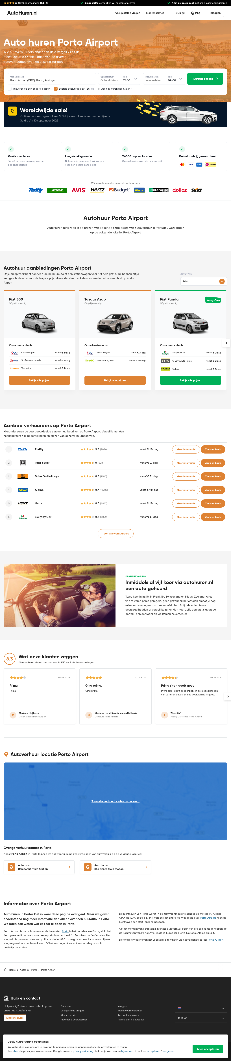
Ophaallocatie (17, 76)
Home (12, 969)
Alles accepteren (208, 1049)
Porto (65, 931)
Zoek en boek (213, 449)
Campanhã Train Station (33, 867)
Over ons (66, 1006)
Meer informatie (186, 449)
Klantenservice (155, 13)
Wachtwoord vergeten (130, 1010)
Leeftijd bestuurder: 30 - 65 (74, 88)
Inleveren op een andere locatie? (31, 88)
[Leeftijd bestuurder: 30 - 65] (56, 89)
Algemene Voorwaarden (74, 1019)
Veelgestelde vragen (127, 13)
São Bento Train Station (109, 867)
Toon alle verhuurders (115, 534)
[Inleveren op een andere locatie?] (10, 89)
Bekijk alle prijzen (39, 380)
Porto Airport (208, 917)
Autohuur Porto (28, 969)
